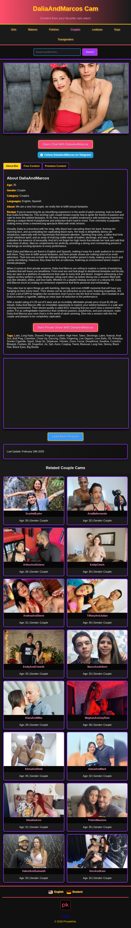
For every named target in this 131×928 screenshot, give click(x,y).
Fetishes (54, 29)
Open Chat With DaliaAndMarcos (65, 144)
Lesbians (97, 29)
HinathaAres (33, 820)
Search (90, 52)
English (58, 891)
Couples (75, 29)
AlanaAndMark (97, 769)
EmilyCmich (97, 564)
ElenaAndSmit (33, 769)
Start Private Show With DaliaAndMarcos (65, 327)
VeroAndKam (97, 871)
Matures (32, 29)
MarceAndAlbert (97, 666)
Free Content (31, 166)
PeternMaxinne (97, 820)
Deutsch (77, 891)
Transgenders (65, 39)
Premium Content (55, 166)
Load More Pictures (65, 436)
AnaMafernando (97, 513)
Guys (117, 29)
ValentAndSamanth (34, 871)
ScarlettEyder (34, 513)
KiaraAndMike (33, 718)
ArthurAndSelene (33, 564)
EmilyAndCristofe (33, 666)
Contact (65, 916)
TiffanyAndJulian (97, 615)
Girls (13, 29)
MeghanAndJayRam (97, 718)
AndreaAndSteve (33, 615)
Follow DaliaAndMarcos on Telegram (67, 155)
